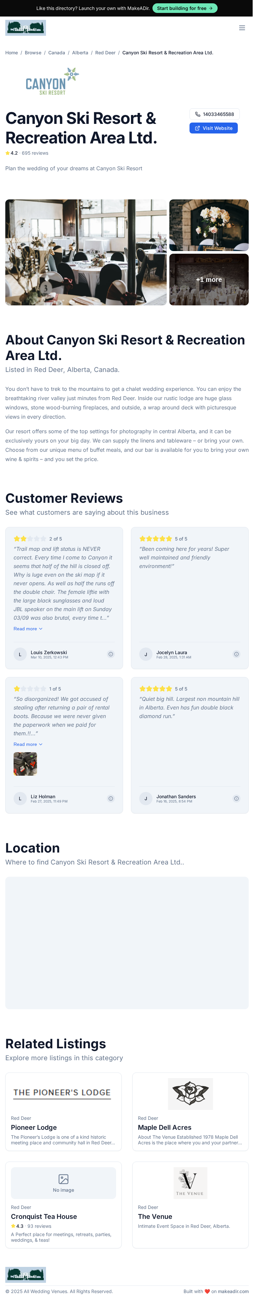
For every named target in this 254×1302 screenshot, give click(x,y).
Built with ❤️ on (216, 1291)
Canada (56, 52)
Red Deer (105, 52)
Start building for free (181, 8)
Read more (25, 628)
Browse (33, 52)
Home (11, 52)
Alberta (80, 52)
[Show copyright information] (111, 654)
